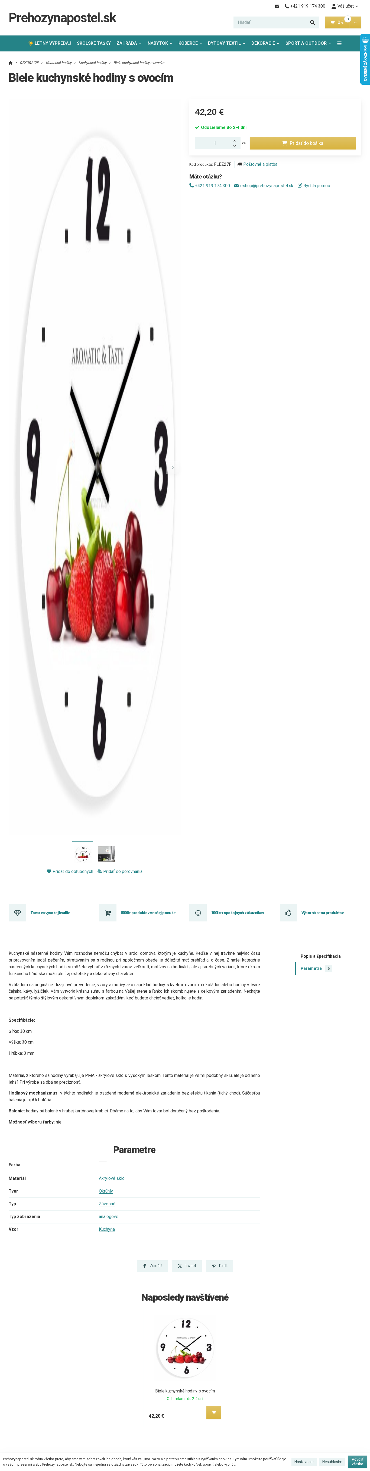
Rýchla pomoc (316, 185)
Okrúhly (106, 1191)
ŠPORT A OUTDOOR (306, 43)
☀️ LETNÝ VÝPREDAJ (49, 43)
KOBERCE (188, 43)
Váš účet (345, 6)
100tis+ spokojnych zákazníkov (237, 913)
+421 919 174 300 (212, 185)
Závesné (107, 1203)
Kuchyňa (107, 1229)
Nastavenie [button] (304, 1462)
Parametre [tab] (315, 968)
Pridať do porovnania (122, 871)
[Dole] (236, 146)
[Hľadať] (312, 22)
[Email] (277, 6)
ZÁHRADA (126, 43)
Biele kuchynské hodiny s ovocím (185, 1391)
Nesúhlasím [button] (332, 1462)
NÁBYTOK (158, 43)
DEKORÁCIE (263, 43)
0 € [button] (343, 22)
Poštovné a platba (260, 164)
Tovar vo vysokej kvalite (50, 913)
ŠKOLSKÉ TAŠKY (94, 43)
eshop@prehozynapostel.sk (266, 185)
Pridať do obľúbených (73, 871)
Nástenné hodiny (59, 63)
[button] (355, 22)
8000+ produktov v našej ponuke (148, 913)
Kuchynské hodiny (92, 63)
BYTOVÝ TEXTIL (224, 43)
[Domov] (11, 63)
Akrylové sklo (112, 1178)
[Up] (236, 140)
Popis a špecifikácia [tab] (321, 956)
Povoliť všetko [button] (357, 1461)
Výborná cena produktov (322, 913)
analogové (108, 1216)
